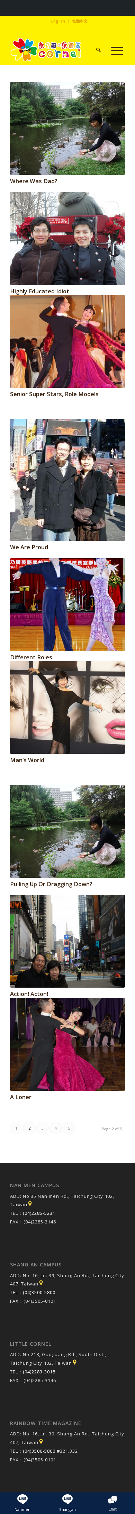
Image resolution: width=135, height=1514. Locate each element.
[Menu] (113, 50)
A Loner (21, 1097)
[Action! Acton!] (67, 941)
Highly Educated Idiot (39, 291)
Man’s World (27, 760)
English (58, 21)
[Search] (95, 50)
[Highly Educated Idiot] (67, 238)
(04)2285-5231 (39, 1213)
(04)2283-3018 (39, 1372)
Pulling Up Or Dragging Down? (51, 884)
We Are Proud (29, 547)
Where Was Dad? (33, 181)
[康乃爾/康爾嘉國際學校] (56, 50)
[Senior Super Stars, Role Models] (67, 341)
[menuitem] (58, 21)
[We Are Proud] (67, 480)
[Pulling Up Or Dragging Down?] (67, 831)
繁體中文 (80, 21)
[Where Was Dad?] (67, 128)
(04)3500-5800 (39, 1292)
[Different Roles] (67, 604)
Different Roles (31, 657)
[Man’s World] (67, 707)
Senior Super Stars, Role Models (54, 394)
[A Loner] (67, 1044)
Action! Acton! (29, 994)
